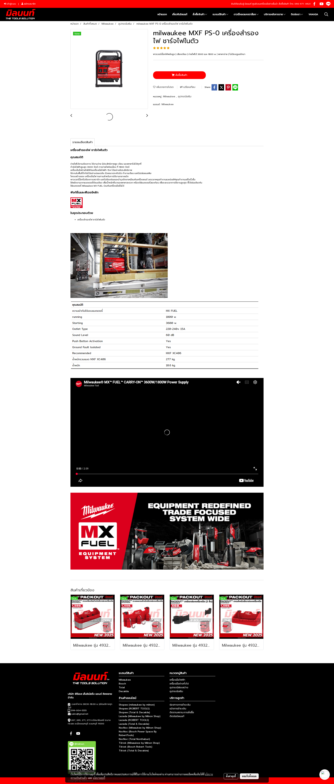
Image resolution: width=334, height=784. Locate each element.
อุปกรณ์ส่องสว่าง (179, 687)
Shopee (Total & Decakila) (134, 712)
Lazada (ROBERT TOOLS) (134, 720)
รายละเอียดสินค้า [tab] (82, 142)
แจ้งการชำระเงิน (178, 708)
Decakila (124, 691)
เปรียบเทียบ (188, 87)
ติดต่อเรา (296, 14)
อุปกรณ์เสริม (184, 96)
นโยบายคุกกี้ (99, 777)
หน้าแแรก (162, 14)
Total (122, 687)
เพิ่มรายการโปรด (165, 87)
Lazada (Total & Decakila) (134, 724)
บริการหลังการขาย (273, 14)
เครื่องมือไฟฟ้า (177, 680)
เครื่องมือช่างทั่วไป (179, 683)
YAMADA (313, 14)
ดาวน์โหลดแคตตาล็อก (245, 14)
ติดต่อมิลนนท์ (177, 716)
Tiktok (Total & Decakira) (134, 750)
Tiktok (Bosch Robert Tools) (135, 747)
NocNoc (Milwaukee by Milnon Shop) (140, 728)
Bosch (122, 683)
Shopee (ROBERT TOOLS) (134, 708)
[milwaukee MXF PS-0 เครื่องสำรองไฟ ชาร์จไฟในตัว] (109, 69)
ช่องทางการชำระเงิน (180, 705)
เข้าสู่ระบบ (11, 3)
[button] (326, 14)
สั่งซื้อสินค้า (199, 14)
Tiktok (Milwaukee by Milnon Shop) (139, 743)
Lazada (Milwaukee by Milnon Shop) (139, 716)
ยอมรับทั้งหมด (249, 776)
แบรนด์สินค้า (219, 14)
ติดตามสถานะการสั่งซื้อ (182, 712)
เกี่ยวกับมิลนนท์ (179, 14)
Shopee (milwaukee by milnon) (137, 705)
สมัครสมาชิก (29, 3)
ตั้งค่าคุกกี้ (231, 776)
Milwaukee (169, 96)
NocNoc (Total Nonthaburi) (134, 739)
